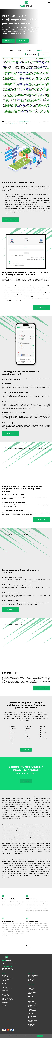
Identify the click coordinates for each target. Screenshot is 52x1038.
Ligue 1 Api (5, 1003)
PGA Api (4, 1005)
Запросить (10, 433)
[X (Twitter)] (9, 969)
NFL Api (4, 980)
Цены (11, 50)
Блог (29, 982)
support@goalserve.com (12, 123)
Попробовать (41, 307)
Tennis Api (5, 986)
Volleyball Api (6, 997)
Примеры (39, 50)
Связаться (8, 40)
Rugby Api (5, 994)
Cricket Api (5, 979)
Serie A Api (5, 1002)
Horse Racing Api (7, 988)
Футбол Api (5, 975)
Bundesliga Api (6, 1001)
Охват (19, 50)
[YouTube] (12, 969)
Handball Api (6, 995)
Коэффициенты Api (7, 978)
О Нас (26, 945)
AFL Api (4, 993)
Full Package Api (7, 998)
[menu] (49, 2)
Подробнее (22, 40)
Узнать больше (10, 220)
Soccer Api (5, 976)
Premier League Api (7, 999)
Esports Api (5, 990)
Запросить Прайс (41, 688)
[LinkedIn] (6, 969)
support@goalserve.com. (24, 121)
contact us (22, 123)
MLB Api (4, 982)
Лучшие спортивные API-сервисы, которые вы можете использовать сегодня (32, 1017)
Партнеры (31, 996)
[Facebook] (3, 969)
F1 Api (3, 991)
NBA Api (4, 983)
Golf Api (4, 987)
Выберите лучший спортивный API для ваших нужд (33, 1004)
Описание (29, 50)
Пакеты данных (33, 975)
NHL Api (4, 984)
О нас (30, 995)
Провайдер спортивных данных (32, 1024)
